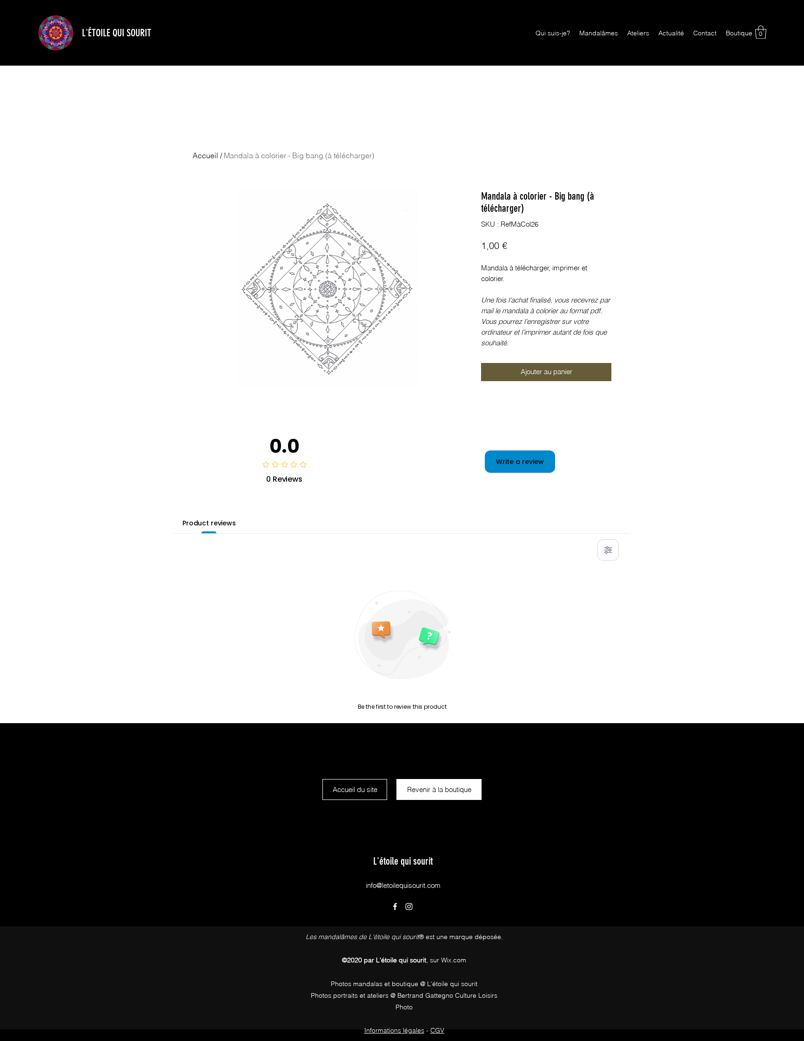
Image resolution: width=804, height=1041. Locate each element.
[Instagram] (409, 906)
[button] (760, 32)
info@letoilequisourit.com (403, 885)
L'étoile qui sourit (403, 861)
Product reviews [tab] (209, 523)
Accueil (205, 155)
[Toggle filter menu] (608, 550)
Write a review (520, 461)
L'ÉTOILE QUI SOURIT (116, 33)
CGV (437, 1030)
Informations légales (394, 1030)
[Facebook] (395, 906)
